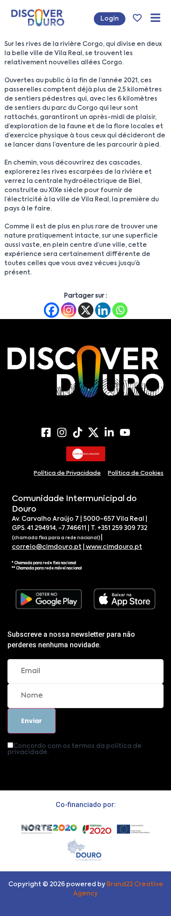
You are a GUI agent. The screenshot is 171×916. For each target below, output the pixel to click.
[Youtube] (125, 432)
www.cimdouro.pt (113, 547)
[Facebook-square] (46, 432)
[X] (85, 310)
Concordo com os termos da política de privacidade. (74, 749)
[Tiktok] (77, 432)
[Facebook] (51, 310)
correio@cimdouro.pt (47, 547)
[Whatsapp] (120, 310)
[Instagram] (68, 310)
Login (109, 19)
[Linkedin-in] (109, 432)
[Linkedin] (102, 310)
